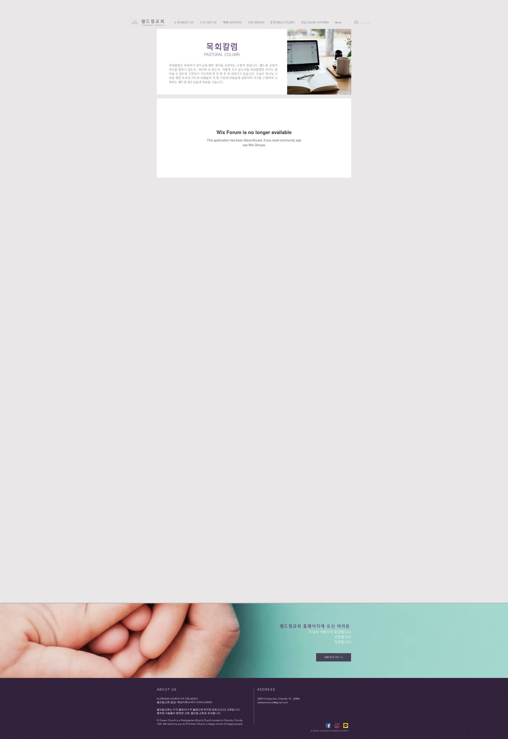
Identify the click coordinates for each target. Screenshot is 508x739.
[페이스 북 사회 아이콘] (328, 725)
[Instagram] (337, 725)
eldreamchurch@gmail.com (272, 702)
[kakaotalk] (345, 725)
